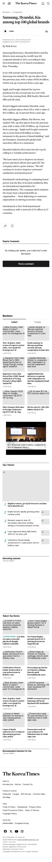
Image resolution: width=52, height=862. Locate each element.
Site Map (6, 797)
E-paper (16, 794)
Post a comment (26, 264)
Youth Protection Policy (13, 810)
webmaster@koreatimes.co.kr (28, 840)
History (18, 784)
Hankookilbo (8, 823)
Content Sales (39, 794)
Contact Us (28, 784)
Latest (14, 322)
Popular (37, 322)
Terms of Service (32, 810)
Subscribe (7, 794)
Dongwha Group (22, 823)
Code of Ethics (9, 807)
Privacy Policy (35, 807)
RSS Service (26, 794)
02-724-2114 (10, 842)
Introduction (8, 784)
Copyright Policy (10, 814)
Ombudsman (22, 807)
